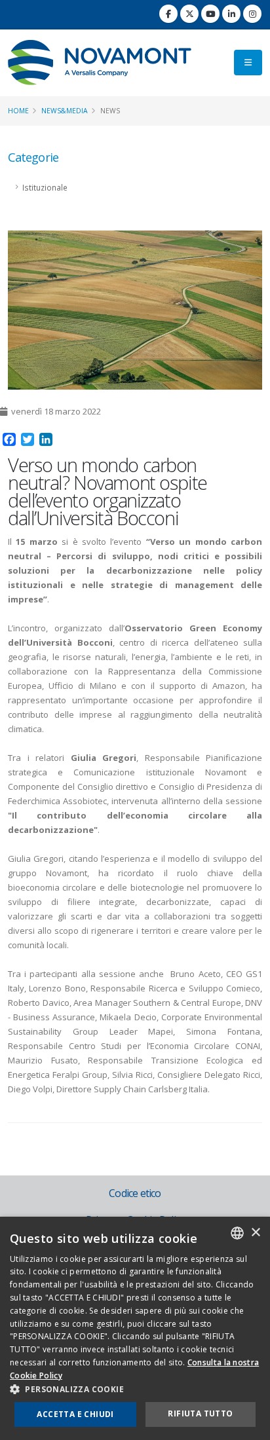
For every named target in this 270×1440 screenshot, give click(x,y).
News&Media (64, 110)
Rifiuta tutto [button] (200, 1413)
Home (18, 110)
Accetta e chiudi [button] (75, 1414)
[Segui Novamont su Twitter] (189, 14)
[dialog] (135, 1328)
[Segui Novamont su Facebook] (168, 14)
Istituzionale (45, 187)
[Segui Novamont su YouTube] (210, 14)
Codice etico (135, 1193)
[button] (135, 1389)
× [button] (255, 1233)
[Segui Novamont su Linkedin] (231, 14)
